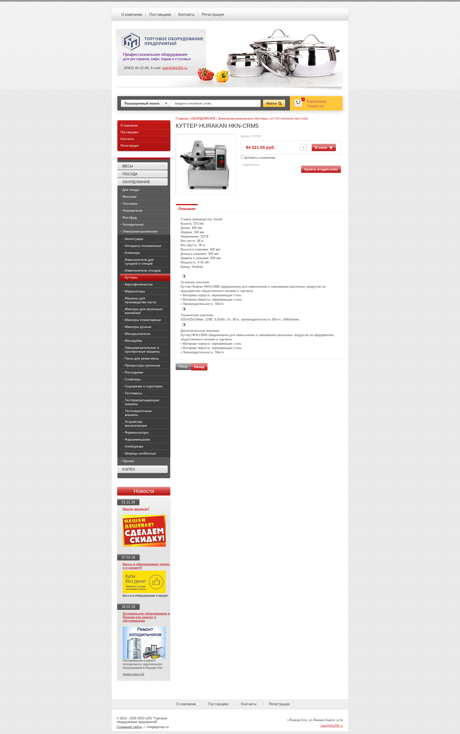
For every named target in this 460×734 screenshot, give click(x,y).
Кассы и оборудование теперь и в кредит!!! (146, 566)
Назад (199, 367)
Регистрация (213, 14)
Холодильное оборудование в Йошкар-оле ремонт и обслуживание (146, 617)
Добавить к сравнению (259, 157)
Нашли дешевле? (136, 509)
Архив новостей (133, 674)
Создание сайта (129, 727)
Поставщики (160, 14)
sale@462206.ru (174, 68)
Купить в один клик (321, 169)
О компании (131, 14)
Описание (187, 209)
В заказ (321, 147)
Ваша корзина (316, 101)
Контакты (186, 14)
